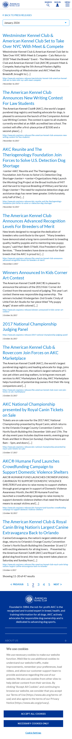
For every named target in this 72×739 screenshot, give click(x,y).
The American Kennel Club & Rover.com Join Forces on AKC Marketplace (30, 353)
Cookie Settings (33, 732)
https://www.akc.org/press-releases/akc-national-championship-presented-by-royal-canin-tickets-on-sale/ (34, 448)
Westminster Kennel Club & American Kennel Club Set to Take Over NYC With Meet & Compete (33, 41)
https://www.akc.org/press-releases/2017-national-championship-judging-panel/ (35, 335)
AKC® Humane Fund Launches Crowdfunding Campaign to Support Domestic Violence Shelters (35, 466)
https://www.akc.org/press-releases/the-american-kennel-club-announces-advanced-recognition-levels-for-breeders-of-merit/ (33, 259)
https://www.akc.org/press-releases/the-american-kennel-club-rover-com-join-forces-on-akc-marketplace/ (34, 391)
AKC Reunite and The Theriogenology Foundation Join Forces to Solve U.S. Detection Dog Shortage (34, 157)
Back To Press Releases (18, 15)
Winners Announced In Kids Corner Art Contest (35, 275)
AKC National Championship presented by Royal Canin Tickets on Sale (33, 409)
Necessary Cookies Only (33, 723)
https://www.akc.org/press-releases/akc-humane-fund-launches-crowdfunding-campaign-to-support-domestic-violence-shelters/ (34, 508)
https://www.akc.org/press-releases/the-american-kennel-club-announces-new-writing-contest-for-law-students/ (35, 136)
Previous (18, 584)
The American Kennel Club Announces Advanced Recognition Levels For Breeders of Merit (34, 221)
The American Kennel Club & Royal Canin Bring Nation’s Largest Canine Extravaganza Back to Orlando (35, 527)
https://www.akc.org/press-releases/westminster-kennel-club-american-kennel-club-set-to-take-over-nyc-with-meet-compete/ (35, 79)
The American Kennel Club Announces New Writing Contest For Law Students (33, 98)
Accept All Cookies (33, 713)
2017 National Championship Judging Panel (30, 326)
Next (56, 584)
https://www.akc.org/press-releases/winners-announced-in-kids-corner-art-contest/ (33, 310)
